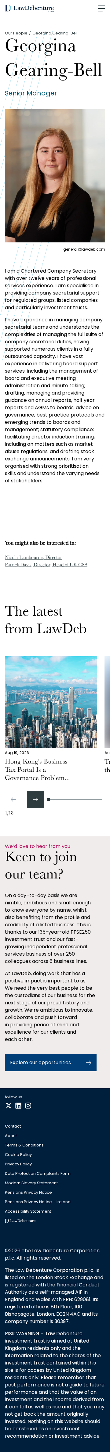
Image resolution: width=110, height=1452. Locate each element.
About (11, 1136)
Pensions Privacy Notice (28, 1192)
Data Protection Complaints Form (38, 1173)
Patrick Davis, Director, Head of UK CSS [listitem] (46, 565)
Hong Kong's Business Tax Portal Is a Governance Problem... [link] (37, 770)
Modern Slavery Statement (31, 1183)
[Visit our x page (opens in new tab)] (8, 1106)
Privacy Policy (18, 1164)
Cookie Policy (18, 1155)
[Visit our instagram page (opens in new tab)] (28, 1106)
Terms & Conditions (24, 1145)
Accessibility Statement (28, 1211)
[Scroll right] (35, 799)
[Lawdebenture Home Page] (29, 9)
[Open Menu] (101, 8)
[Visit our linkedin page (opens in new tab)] (18, 1106)
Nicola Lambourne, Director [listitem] (33, 558)
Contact (13, 1126)
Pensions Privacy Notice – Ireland (38, 1202)
